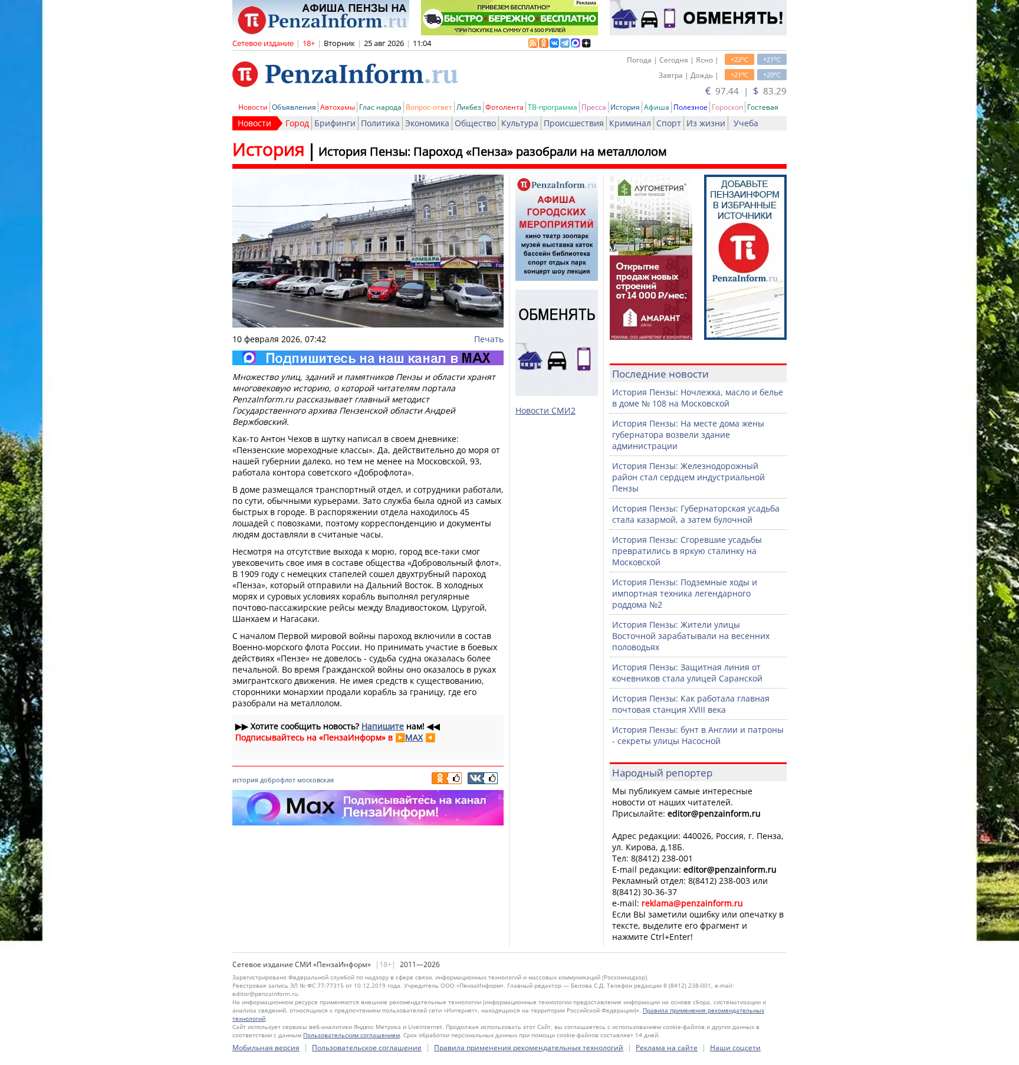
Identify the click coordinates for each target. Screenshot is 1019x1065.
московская (315, 779)
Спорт (668, 123)
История (625, 107)
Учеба (746, 123)
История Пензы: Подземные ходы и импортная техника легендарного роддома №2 (684, 593)
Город (297, 123)
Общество (475, 123)
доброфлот (277, 779)
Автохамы (337, 107)
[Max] (368, 357)
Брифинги (335, 123)
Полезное (690, 107)
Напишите (382, 726)
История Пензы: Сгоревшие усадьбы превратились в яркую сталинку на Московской (687, 551)
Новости (253, 107)
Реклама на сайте (667, 1048)
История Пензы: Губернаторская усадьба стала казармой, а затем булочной (696, 514)
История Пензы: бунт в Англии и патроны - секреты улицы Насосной (698, 735)
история (245, 779)
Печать (489, 339)
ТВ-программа (552, 107)
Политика (380, 123)
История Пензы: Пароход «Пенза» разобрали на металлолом (492, 151)
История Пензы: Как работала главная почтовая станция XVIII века (691, 704)
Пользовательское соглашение (367, 1048)
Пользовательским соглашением (351, 1035)
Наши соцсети (735, 1048)
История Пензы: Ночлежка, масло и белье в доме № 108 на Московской (697, 397)
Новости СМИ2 (545, 410)
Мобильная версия (266, 1048)
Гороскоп (727, 107)
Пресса (593, 107)
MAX (414, 737)
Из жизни (705, 123)
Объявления (294, 107)
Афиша (656, 107)
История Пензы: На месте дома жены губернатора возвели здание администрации (688, 434)
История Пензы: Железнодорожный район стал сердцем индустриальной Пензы (688, 477)
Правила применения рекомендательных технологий (528, 1048)
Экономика (427, 123)
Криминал (630, 123)
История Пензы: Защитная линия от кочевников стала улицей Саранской (687, 672)
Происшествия (574, 123)
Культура (519, 123)
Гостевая (762, 107)
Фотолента (504, 107)
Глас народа (380, 107)
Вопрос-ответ (429, 107)
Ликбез (468, 107)
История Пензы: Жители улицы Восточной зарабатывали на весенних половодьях (691, 636)
